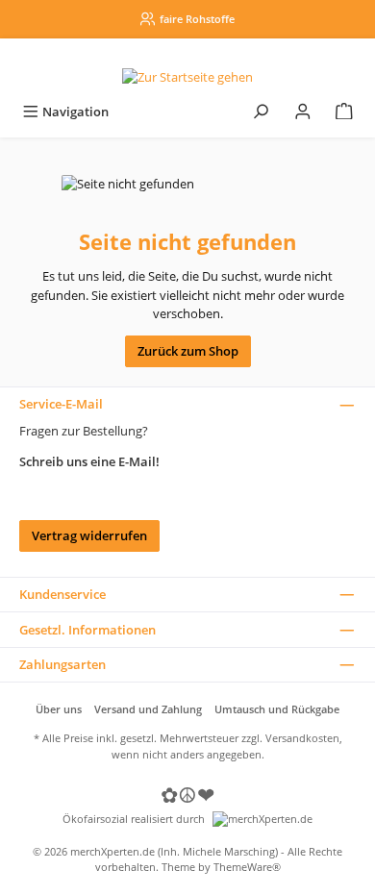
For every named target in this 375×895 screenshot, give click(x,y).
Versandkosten (302, 738)
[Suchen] (260, 112)
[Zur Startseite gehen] (187, 77)
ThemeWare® (247, 866)
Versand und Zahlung (148, 709)
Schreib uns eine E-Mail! (89, 461)
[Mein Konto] (303, 112)
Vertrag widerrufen (89, 535)
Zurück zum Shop (188, 351)
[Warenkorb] (344, 112)
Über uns (59, 709)
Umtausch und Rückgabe (276, 709)
